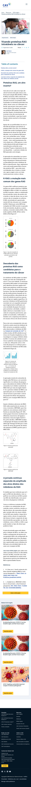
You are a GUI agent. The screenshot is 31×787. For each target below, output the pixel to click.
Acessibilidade (22, 779)
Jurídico (25, 776)
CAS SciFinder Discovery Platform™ (7, 718)
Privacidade (4, 779)
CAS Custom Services (6, 724)
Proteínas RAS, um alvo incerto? (9, 68)
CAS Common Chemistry (22, 726)
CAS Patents (4, 741)
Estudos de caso (20, 723)
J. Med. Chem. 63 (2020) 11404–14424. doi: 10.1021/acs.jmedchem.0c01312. (14, 575)
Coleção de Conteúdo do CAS (14, 331)
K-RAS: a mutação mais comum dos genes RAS (12, 70)
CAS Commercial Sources (7, 744)
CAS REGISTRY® (5, 734)
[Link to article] (28, 47)
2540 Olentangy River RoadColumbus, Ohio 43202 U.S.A (7, 761)
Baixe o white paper (15, 593)
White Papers (19, 721)
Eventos (18, 716)
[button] (26, 5)
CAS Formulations (5, 746)
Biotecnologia (13, 37)
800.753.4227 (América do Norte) (7, 755)
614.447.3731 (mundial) (6, 758)
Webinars (18, 719)
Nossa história (19, 734)
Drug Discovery (5, 37)
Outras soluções (5, 726)
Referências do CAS (6, 739)
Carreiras (18, 737)
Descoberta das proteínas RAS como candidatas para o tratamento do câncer (12, 73)
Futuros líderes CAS (21, 739)
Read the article (8, 631)
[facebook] (22, 47)
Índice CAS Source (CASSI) (22, 728)
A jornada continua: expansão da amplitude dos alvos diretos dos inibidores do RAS (13, 77)
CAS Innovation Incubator (22, 741)
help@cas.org (4, 753)
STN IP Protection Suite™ (7, 722)
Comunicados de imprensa (22, 744)
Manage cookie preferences (8, 781)
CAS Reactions (4, 737)
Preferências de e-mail (13, 779)
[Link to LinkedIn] (26, 47)
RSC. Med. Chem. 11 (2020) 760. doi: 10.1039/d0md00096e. (15, 587)
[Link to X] (24, 47)
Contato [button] (5, 766)
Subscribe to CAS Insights (15, 711)
